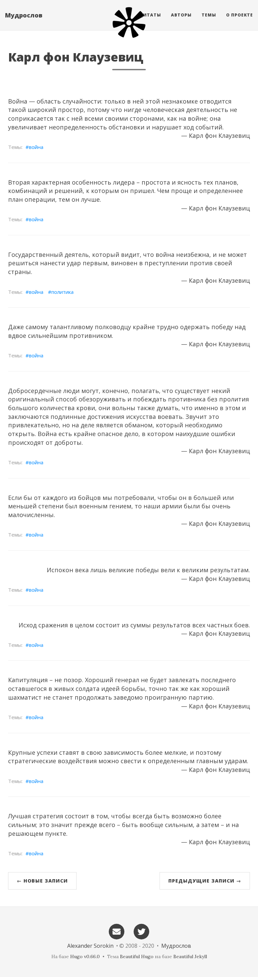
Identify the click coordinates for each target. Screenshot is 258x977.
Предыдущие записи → (204, 880)
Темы (209, 15)
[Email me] (116, 931)
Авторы (181, 15)
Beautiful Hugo (137, 956)
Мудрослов (23, 15)
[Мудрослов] (129, 22)
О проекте (239, 15)
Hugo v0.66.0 (85, 956)
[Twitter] (142, 931)
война (36, 147)
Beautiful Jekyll (190, 956)
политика (62, 291)
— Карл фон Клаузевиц (215, 135)
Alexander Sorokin (90, 945)
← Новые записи (42, 880)
